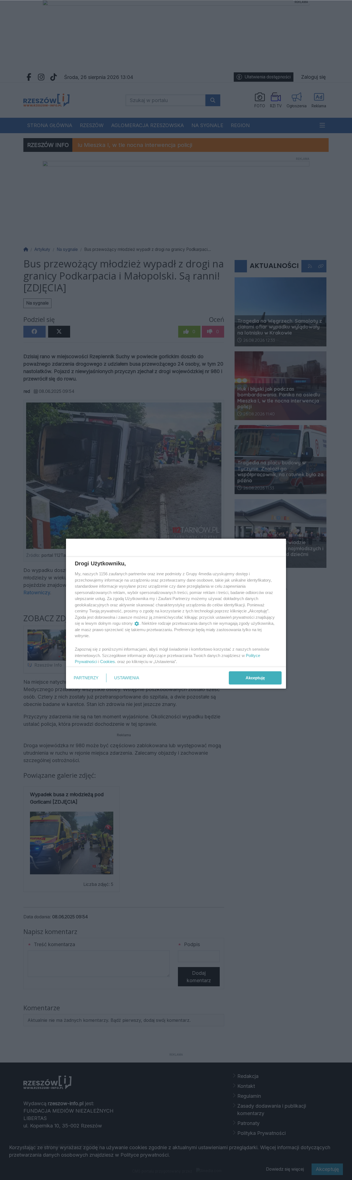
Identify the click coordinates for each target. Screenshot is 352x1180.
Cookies (107, 661)
